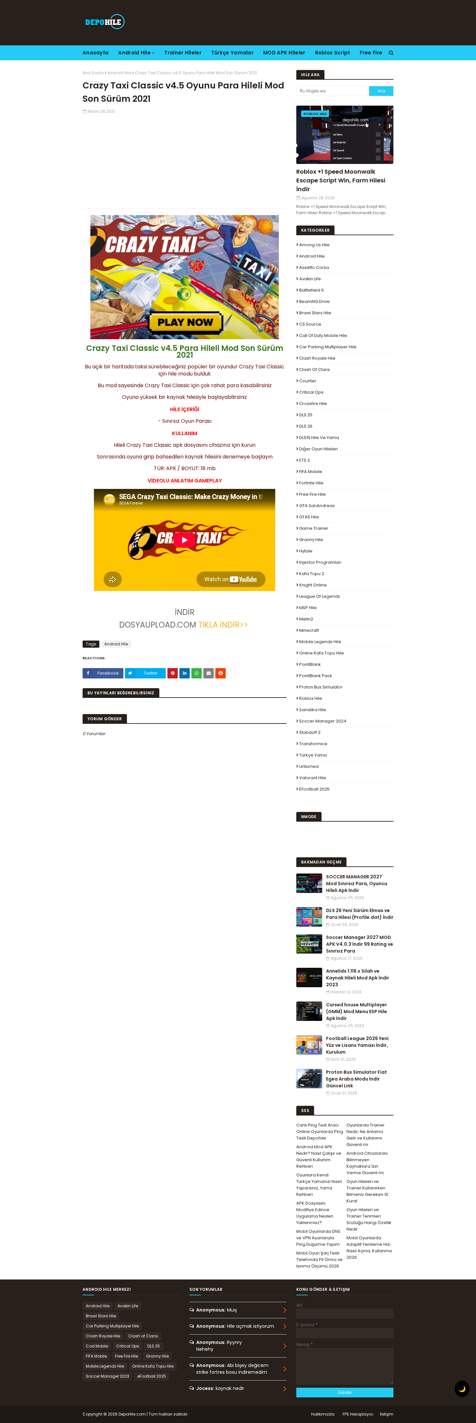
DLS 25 (305, 415)
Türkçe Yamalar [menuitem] (232, 52)
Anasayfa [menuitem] (95, 52)
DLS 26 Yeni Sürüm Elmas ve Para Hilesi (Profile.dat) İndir (359, 913)
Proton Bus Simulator (321, 687)
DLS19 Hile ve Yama (319, 437)
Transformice (313, 744)
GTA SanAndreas (317, 506)
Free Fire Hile (312, 494)
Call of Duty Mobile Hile (323, 335)
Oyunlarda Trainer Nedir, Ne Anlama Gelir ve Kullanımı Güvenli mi (365, 1135)
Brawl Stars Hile (315, 313)
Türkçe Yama (313, 755)
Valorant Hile (312, 778)
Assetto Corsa (314, 267)
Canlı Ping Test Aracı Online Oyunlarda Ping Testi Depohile (319, 1131)
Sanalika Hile (312, 710)
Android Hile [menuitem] (134, 52)
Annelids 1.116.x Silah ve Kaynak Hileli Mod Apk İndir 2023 (357, 978)
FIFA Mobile (310, 472)
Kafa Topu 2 (311, 574)
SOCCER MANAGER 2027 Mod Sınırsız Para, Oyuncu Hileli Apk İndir (356, 883)
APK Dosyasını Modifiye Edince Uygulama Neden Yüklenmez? (314, 1213)
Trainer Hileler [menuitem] (182, 52)
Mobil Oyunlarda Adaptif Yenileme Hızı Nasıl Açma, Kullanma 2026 (369, 1247)
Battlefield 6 (311, 290)
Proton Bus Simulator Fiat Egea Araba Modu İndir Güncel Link (356, 1079)
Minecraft (309, 630)
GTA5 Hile (309, 517)
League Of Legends (319, 596)
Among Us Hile (314, 245)
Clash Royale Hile (317, 358)
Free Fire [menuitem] (371, 52)
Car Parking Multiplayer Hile (328, 347)
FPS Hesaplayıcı (358, 1414)
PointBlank (310, 664)
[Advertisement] (185, 159)
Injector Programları (320, 562)
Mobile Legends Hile (320, 642)
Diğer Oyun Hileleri (318, 449)
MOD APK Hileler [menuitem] (284, 52)
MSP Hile (308, 608)
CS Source (310, 324)
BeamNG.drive (314, 301)
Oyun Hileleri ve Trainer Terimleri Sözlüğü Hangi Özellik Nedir (368, 1219)
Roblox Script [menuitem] (332, 52)
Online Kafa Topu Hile (321, 653)
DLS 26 (305, 426)
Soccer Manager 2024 (322, 721)
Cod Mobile (97, 1346)
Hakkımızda (322, 1414)
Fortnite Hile (311, 483)
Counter (307, 381)
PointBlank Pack (315, 676)
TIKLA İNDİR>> (223, 624)
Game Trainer (313, 528)
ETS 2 (304, 460)
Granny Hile (311, 540)
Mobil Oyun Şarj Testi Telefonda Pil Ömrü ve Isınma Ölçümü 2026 (319, 1259)
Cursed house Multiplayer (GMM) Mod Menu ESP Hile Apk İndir (356, 1011)
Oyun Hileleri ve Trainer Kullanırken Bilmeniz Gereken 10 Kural (367, 1191)
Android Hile (119, 72)
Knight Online (313, 585)
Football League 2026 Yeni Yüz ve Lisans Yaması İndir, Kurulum (357, 1045)
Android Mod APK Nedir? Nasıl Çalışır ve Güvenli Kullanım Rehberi (318, 1156)
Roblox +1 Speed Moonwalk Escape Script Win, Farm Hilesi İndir (340, 180)
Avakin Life (310, 279)
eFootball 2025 (314, 789)
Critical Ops (311, 392)
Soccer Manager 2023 (107, 1376)
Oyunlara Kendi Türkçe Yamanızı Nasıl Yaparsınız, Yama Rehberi (319, 1184)
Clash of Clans (314, 369)
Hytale (305, 551)
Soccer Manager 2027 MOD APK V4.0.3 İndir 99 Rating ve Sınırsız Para (359, 944)
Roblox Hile (310, 698)
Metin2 (306, 619)
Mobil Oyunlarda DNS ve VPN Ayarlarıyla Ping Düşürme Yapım (318, 1237)
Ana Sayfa (93, 72)
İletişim (386, 1414)
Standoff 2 (310, 732)
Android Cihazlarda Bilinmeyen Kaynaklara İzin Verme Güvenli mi (367, 1163)
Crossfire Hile (313, 403)
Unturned (309, 766)
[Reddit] (220, 673)
